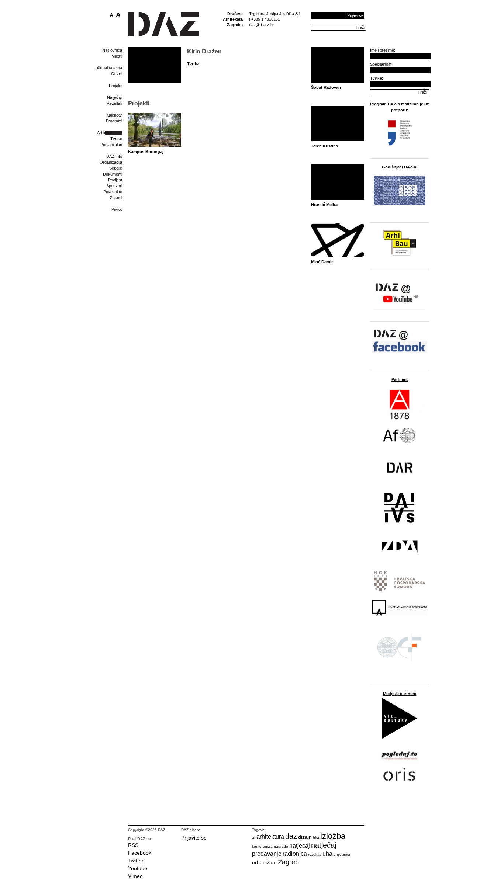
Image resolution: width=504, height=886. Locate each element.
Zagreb (288, 862)
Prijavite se (194, 838)
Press (116, 209)
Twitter (136, 861)
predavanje (267, 854)
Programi (114, 121)
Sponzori (114, 186)
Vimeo (135, 876)
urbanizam (264, 862)
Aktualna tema (109, 68)
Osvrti (116, 74)
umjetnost (342, 854)
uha (327, 854)
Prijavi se (355, 15)
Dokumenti (112, 174)
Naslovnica (112, 50)
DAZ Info (114, 156)
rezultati (314, 854)
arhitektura (270, 837)
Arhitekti (104, 133)
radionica (295, 854)
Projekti (115, 85)
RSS (133, 845)
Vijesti (117, 56)
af (253, 837)
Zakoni (116, 197)
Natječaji (114, 97)
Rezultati (114, 103)
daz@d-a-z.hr (261, 24)
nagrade (281, 846)
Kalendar (114, 115)
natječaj (323, 845)
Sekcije (115, 168)
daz (291, 836)
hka (316, 837)
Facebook (139, 853)
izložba (332, 836)
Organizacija (111, 162)
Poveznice (112, 192)
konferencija (262, 846)
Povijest (115, 180)
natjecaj (299, 845)
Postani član (111, 144)
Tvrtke (116, 138)
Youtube (137, 868)
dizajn (305, 837)
